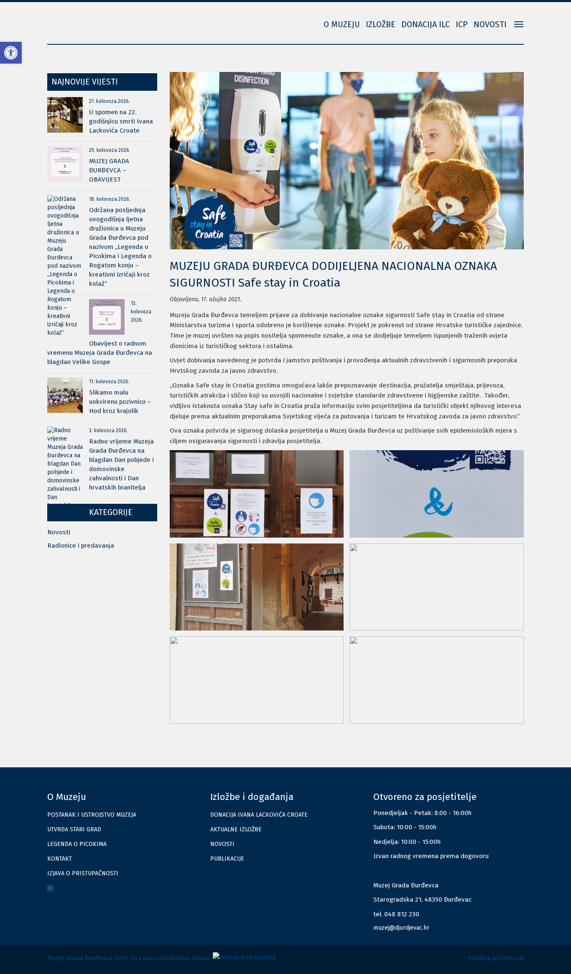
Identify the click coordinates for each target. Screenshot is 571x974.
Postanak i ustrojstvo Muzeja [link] (91, 814)
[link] (11, 53)
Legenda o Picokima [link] (77, 844)
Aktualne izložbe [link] (236, 829)
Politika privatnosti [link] (496, 958)
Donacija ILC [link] (425, 24)
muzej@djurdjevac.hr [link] (401, 927)
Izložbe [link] (380, 24)
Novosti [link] (490, 24)
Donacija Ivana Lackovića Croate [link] (259, 814)
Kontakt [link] (59, 858)
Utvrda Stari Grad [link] (74, 829)
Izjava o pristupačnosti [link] (82, 873)
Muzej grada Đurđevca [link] (89, 19)
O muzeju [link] (342, 24)
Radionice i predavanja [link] (80, 545)
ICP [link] (462, 24)
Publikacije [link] (227, 858)
